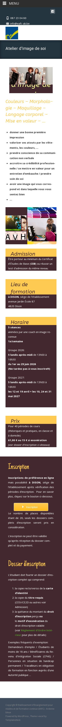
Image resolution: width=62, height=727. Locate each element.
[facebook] (52, 13)
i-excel (40, 716)
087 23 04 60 (18, 18)
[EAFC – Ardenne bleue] (9, 32)
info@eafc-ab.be (20, 23)
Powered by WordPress (17, 716)
